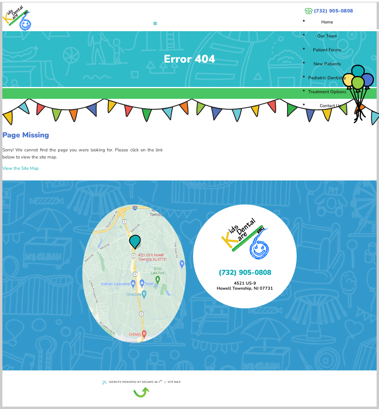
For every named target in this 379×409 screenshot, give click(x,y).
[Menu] (155, 23)
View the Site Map (20, 168)
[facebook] (357, 83)
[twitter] (367, 80)
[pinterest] (357, 72)
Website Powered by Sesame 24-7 (136, 381)
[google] (349, 80)
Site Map (174, 382)
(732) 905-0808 (333, 10)
